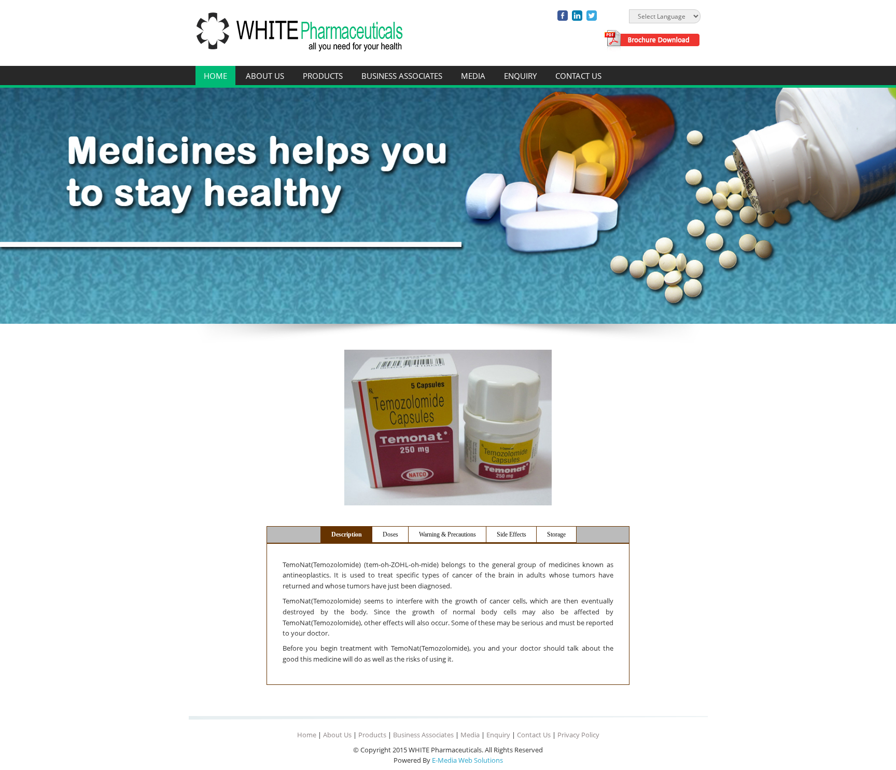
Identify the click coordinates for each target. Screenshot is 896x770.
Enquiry (520, 76)
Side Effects (511, 534)
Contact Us (578, 76)
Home (215, 76)
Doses (390, 534)
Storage (556, 534)
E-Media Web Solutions (467, 760)
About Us (265, 76)
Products (323, 76)
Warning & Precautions (447, 534)
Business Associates (401, 76)
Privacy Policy (578, 734)
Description (346, 534)
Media (473, 76)
